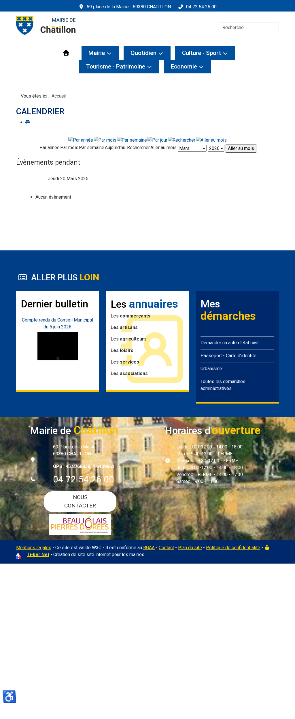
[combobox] (249, 27)
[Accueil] (66, 53)
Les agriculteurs (129, 339)
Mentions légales (33, 547)
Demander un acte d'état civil (229, 342)
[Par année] (80, 139)
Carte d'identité (241, 355)
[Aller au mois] (211, 139)
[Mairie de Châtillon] (45, 25)
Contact (166, 547)
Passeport (211, 355)
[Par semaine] (132, 139)
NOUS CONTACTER (80, 501)
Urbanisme (211, 368)
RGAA (149, 547)
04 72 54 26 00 (201, 6)
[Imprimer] (27, 122)
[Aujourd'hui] (157, 139)
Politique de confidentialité (233, 547)
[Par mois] (105, 139)
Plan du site (190, 547)
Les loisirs (122, 350)
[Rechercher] (181, 139)
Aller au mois (241, 148)
